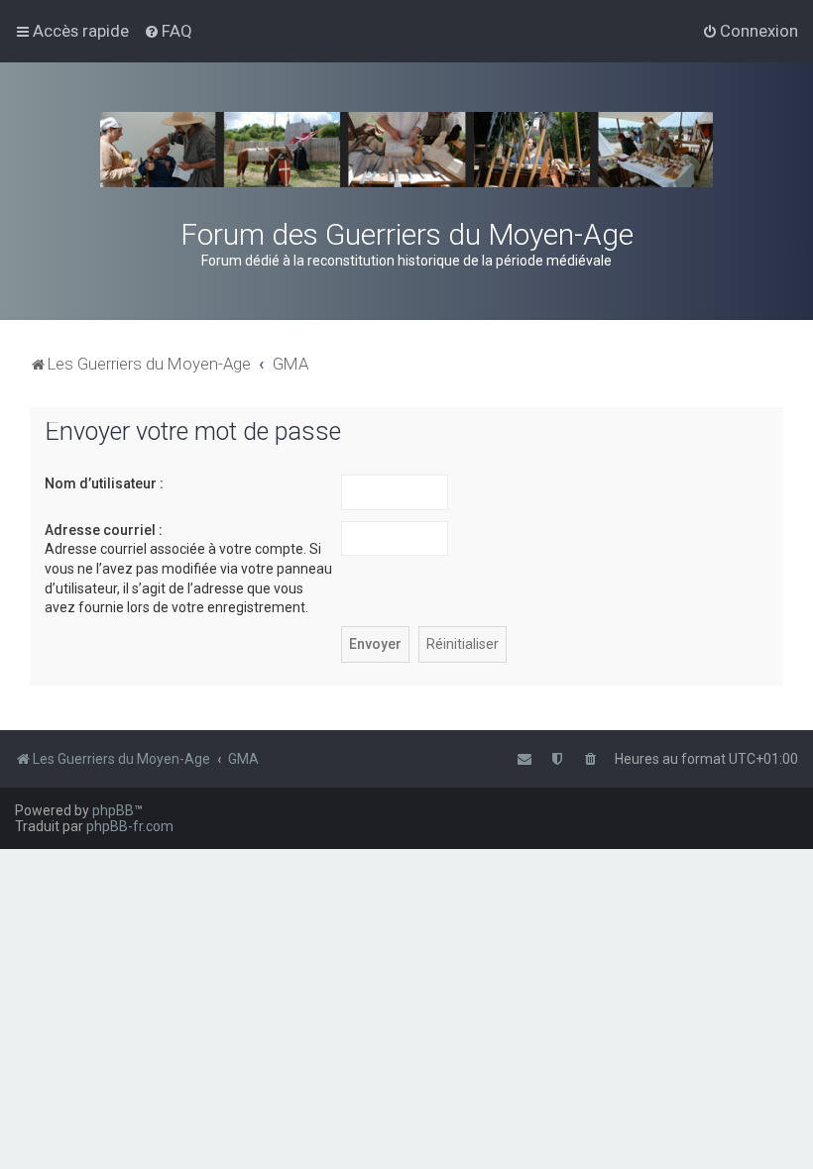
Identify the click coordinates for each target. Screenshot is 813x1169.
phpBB (113, 810)
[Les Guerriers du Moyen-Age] (406, 149)
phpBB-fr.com (130, 826)
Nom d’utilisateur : (104, 483)
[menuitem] (168, 31)
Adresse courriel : (104, 530)
